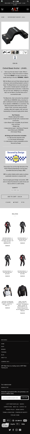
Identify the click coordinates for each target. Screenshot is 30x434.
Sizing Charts (20, 409)
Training (3, 352)
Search (22, 404)
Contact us (23, 406)
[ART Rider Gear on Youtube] (18, 1)
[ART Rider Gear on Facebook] (15, 1)
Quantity (15, 187)
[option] (15, 35)
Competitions (8, 406)
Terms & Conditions (8, 412)
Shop (2, 346)
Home (2, 17)
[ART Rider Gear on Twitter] (13, 1)
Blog (2, 354)
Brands (3, 349)
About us (4, 357)
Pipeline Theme (15, 415)
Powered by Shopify (21, 412)
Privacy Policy (10, 409)
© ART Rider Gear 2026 (12, 404)
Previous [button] (4, 35)
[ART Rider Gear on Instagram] (16, 1)
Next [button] (26, 35)
